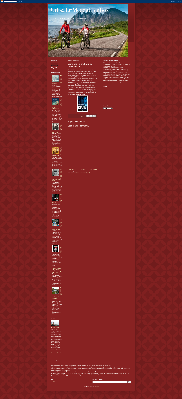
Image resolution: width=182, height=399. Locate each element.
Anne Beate (56, 327)
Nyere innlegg (72, 169)
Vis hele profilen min (56, 353)
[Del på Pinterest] (95, 116)
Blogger (97, 386)
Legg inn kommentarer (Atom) (82, 172)
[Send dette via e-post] (87, 116)
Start (53, 381)
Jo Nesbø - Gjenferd (61, 249)
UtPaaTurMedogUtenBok (80, 9)
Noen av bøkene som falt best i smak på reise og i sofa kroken (57, 270)
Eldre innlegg (93, 169)
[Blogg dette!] (89, 116)
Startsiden (82, 169)
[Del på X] (91, 116)
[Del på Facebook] (93, 116)
